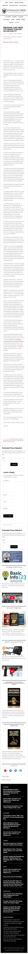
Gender (18, 440)
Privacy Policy (5, 776)
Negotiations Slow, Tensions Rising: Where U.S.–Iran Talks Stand (12, 850)
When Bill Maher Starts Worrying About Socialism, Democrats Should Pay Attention (12, 792)
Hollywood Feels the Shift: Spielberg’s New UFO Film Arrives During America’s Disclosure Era (12, 909)
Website (5, 508)
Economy (16, 439)
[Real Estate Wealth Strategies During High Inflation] (14, 739)
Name (4, 494)
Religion (22, 440)
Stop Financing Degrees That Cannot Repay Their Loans (13, 806)
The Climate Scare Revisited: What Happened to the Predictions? (13, 895)
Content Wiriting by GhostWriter (12, 950)
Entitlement (6, 440)
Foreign (14, 440)
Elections (20, 439)
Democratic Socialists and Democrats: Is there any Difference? (12, 800)
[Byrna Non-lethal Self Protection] (12, 655)
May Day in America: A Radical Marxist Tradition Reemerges (13, 844)
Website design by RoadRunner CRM (16, 948)
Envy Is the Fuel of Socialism (12, 877)
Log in (21, 950)
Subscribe (14, 464)
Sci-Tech (5, 441)
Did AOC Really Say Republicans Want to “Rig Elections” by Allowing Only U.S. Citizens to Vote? (13, 859)
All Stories (11, 439)
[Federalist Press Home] (14, 11)
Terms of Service (6, 780)
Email (3, 458)
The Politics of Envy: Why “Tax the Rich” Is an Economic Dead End (13, 817)
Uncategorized (10, 441)
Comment (6, 480)
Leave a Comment (18, 33)
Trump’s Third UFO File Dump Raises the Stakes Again (12, 902)
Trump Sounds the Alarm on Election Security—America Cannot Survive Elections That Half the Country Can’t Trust (13, 883)
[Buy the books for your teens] (14, 619)
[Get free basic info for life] (14, 582)
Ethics (10, 440)
